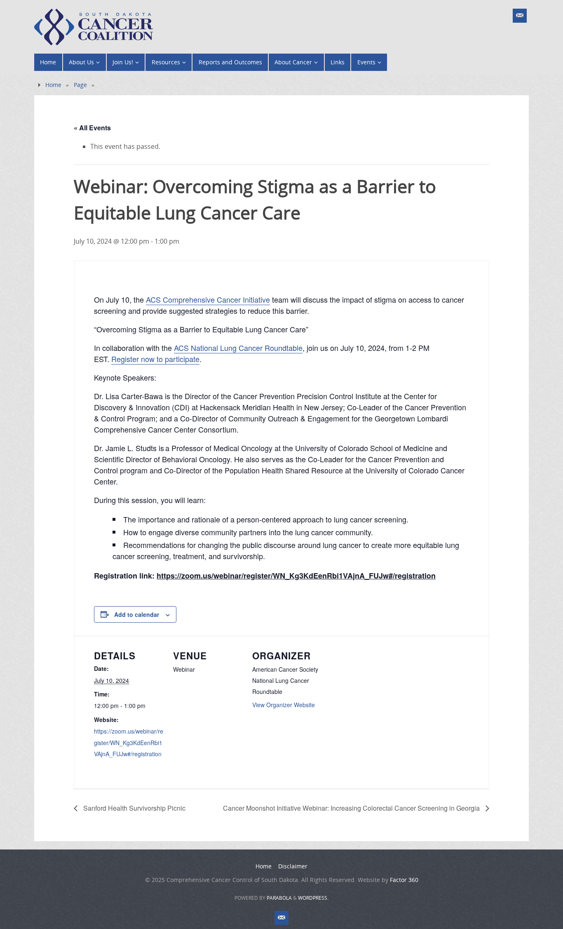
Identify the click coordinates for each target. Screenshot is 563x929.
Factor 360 (404, 880)
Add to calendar (136, 614)
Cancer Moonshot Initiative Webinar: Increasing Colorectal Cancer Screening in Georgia (352, 808)
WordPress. (313, 897)
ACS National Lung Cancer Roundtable (238, 347)
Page (80, 85)
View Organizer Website (283, 705)
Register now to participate (155, 358)
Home (53, 85)
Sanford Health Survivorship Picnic (133, 808)
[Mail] (520, 16)
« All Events (92, 127)
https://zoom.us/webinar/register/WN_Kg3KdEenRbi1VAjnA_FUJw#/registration (128, 742)
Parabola (279, 897)
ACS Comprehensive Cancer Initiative (208, 299)
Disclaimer (292, 866)
